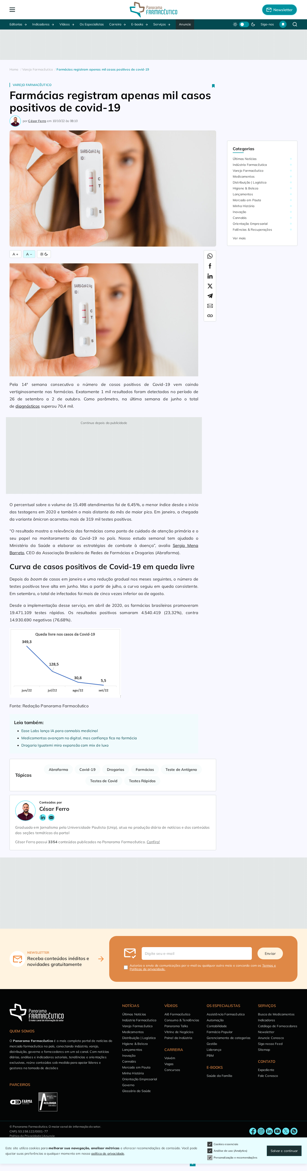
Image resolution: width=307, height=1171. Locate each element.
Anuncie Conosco (271, 1038)
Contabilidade (217, 1026)
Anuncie (185, 24)
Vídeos (64, 24)
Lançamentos (243, 194)
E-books (137, 24)
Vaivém (169, 1058)
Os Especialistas (92, 24)
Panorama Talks (176, 1026)
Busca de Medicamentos (276, 1014)
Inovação (239, 212)
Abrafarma (58, 769)
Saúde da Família (219, 1076)
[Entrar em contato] (253, 1131)
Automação (215, 1020)
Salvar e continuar (284, 1151)
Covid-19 (87, 769)
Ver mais (239, 238)
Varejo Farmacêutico (32, 85)
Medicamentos (244, 176)
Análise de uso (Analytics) (230, 1150)
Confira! (153, 842)
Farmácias (145, 769)
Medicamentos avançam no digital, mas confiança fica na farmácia (79, 738)
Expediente (266, 1070)
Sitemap (264, 1050)
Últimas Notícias (245, 159)
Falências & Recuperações (252, 230)
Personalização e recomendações (235, 1157)
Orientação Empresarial (250, 224)
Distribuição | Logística (249, 182)
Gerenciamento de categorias (228, 1038)
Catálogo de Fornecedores (277, 1026)
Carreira (115, 24)
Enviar (270, 953)
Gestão (212, 1044)
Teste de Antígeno (181, 769)
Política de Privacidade (25, 1136)
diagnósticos (27, 406)
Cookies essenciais (226, 1144)
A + (15, 254)
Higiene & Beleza (245, 188)
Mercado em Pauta (247, 200)
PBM (210, 1055)
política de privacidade (107, 1153)
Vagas (169, 1064)
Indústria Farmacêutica (250, 165)
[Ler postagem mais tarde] (213, 85)
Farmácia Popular (220, 1032)
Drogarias (115, 769)
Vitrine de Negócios (178, 1032)
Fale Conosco (268, 1076)
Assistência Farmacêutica (226, 1014)
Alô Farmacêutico (177, 1014)
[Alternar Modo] (44, 254)
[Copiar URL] (210, 315)
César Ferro (37, 121)
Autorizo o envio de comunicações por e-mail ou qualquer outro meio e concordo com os (203, 967)
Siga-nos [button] (267, 24)
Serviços (159, 24)
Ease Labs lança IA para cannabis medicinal (59, 730)
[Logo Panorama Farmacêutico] (153, 9)
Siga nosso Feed (270, 1044)
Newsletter (266, 1032)
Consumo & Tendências (181, 1020)
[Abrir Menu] (38, 9)
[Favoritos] (283, 24)
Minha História (243, 206)
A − (29, 254)
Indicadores (41, 24)
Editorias (16, 24)
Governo (128, 1085)
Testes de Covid (103, 781)
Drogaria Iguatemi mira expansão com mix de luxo (65, 745)
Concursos (172, 1070)
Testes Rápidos (142, 781)
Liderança (214, 1050)
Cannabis (240, 218)
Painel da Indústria (178, 1038)
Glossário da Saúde (136, 1091)
